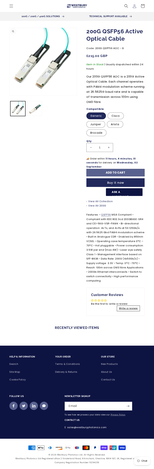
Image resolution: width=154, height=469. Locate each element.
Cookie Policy (17, 379)
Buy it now (115, 183)
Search (13, 364)
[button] (11, 6)
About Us (106, 371)
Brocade (96, 133)
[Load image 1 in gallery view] (17, 108)
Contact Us (108, 379)
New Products (109, 364)
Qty (89, 141)
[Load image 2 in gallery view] (34, 108)
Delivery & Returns (66, 371)
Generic (96, 116)
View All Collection (100, 201)
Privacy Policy (118, 414)
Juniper (95, 124)
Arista (115, 124)
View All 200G (97, 205)
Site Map (14, 371)
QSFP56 (106, 214)
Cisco (116, 116)
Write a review (128, 308)
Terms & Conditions (67, 364)
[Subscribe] (128, 406)
